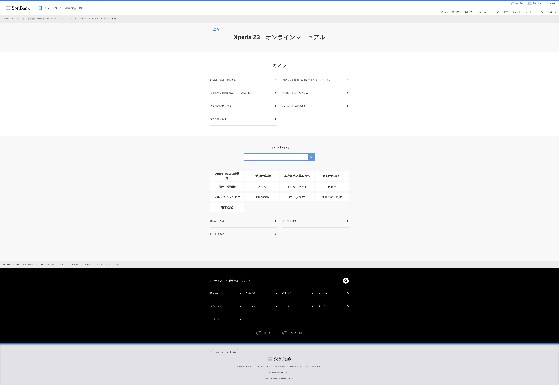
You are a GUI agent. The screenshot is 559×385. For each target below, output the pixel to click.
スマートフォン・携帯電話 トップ (228, 280)
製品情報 (250, 293)
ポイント (250, 306)
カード (285, 306)
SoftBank (18, 8)
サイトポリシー (280, 366)
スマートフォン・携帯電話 (24, 18)
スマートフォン (73, 18)
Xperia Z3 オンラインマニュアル (95, 18)
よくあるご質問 (295, 333)
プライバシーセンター (262, 366)
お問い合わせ (268, 333)
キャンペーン (325, 293)
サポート (40, 18)
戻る (216, 29)
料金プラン (288, 293)
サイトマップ (316, 366)
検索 (346, 281)
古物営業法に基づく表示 (298, 366)
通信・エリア (217, 306)
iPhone (214, 293)
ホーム (8, 18)
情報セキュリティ (244, 366)
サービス (322, 306)
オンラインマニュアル (55, 18)
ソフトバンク (279, 359)
